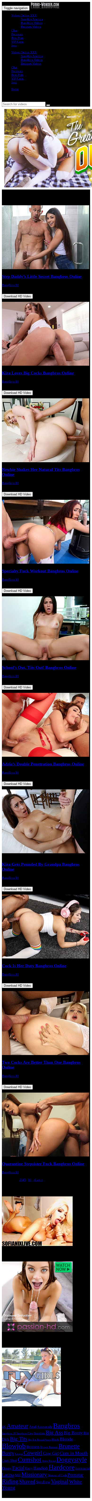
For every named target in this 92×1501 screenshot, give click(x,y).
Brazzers (32, 1447)
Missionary (34, 1474)
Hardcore (62, 1467)
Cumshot (29, 1459)
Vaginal (59, 1481)
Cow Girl (51, 1453)
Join (14, 45)
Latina (8, 1474)
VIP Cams (17, 41)
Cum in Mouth (74, 1453)
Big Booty (73, 1432)
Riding (10, 1481)
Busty (8, 1453)
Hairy (29, 1468)
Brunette (69, 1446)
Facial (18, 1468)
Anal (32, 1426)
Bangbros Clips (25, 1433)
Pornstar (75, 1474)
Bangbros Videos (31, 23)
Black (55, 1439)
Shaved (27, 1482)
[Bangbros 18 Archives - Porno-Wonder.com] (45, 8)
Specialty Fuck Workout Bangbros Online (40, 571)
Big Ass (54, 1432)
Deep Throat (49, 1460)
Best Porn (17, 38)
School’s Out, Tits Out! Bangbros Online (39, 667)
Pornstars (17, 34)
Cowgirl (33, 1453)
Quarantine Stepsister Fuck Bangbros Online (43, 1163)
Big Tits (18, 1439)
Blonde (66, 1439)
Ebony (7, 1468)
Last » (39, 1180)
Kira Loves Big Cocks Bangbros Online (38, 373)
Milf (18, 1475)
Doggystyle (71, 1459)
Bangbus (39, 1433)
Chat (14, 30)
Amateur (17, 1426)
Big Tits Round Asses (39, 1439)
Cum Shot (9, 1460)
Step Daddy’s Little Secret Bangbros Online (42, 276)
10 (29, 1180)
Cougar (19, 1454)
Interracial (82, 1468)
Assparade (44, 1427)
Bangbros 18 (9, 1433)
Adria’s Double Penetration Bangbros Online (43, 764)
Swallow (43, 1482)
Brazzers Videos (31, 26)
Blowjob (14, 1446)
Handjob (40, 1468)
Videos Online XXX (24, 15)
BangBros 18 (10, 285)
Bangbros (66, 1425)
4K (4, 1427)
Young (8, 1487)
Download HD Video (17, 296)
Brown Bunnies (49, 1447)
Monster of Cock (57, 1475)
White (75, 1482)
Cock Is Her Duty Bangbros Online (34, 965)
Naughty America (32, 19)
